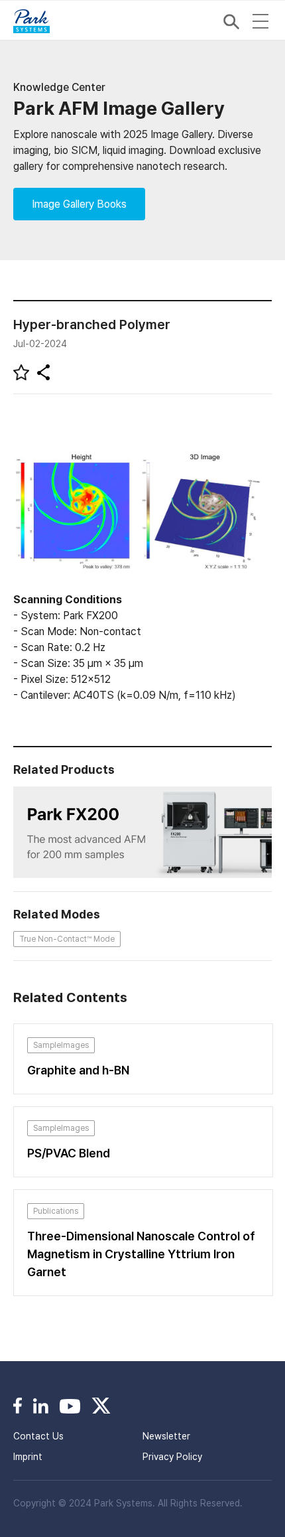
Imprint (27, 1456)
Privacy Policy (172, 1456)
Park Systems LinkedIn (40, 1406)
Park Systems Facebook (17, 1406)
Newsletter (166, 1436)
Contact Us (38, 1436)
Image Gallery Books (79, 204)
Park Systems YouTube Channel (70, 1406)
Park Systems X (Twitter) (101, 1406)
